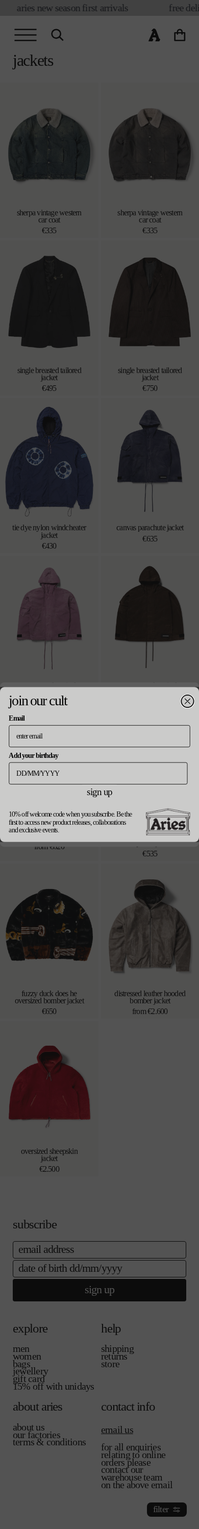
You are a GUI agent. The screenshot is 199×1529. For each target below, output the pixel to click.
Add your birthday (33, 755)
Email (16, 718)
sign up (99, 791)
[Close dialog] (187, 701)
